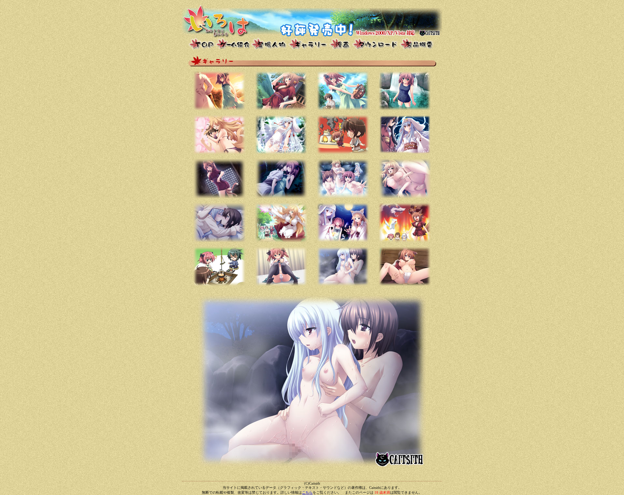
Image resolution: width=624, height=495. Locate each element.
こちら (307, 492)
